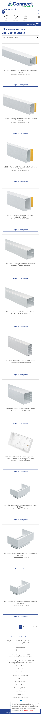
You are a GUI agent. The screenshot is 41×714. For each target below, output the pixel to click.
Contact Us (20, 678)
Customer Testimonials (20, 675)
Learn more (28, 710)
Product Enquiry (20, 682)
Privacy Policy (20, 694)
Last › (35, 627)
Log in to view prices (20, 85)
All (16, 627)
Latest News (21, 672)
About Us (20, 669)
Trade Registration (20, 688)
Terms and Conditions (20, 697)
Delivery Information (20, 691)
